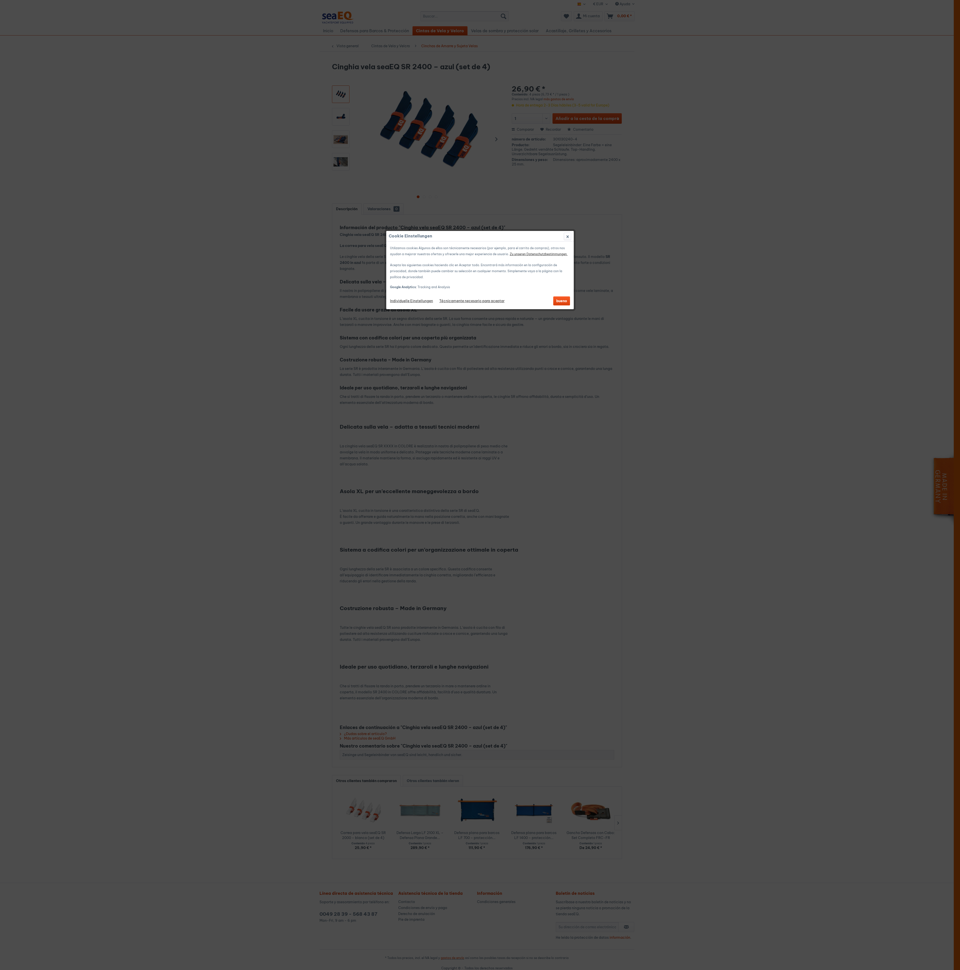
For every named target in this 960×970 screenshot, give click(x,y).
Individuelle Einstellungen (411, 301)
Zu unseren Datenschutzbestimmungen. (539, 254)
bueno (561, 301)
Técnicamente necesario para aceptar (471, 301)
